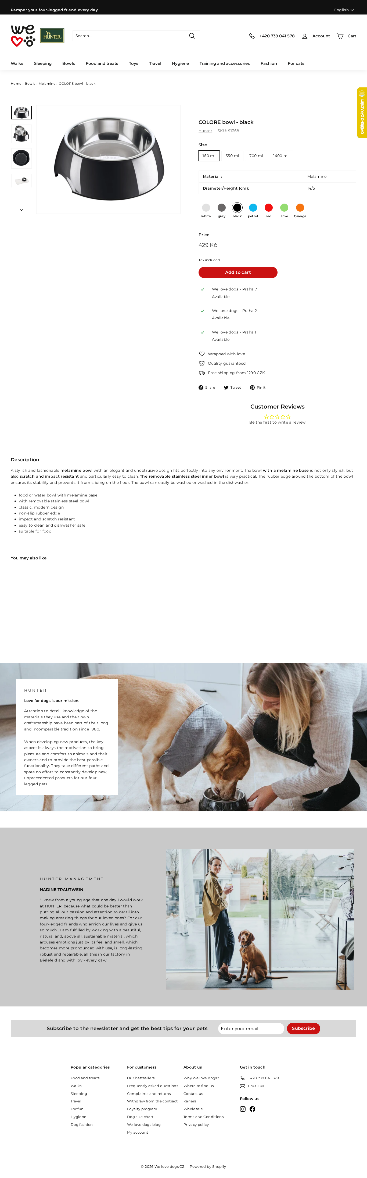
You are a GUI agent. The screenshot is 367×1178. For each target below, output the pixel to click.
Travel (155, 63)
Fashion (269, 63)
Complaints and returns (149, 1093)
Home (16, 83)
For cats (296, 63)
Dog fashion (82, 1124)
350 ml (232, 155)
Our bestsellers (140, 1078)
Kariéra (190, 1101)
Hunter (205, 130)
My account (137, 1132)
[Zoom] (108, 159)
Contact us (193, 1093)
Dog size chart (140, 1117)
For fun (77, 1109)
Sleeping (43, 63)
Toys (133, 63)
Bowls (68, 63)
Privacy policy (196, 1124)
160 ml (209, 155)
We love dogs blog (144, 1124)
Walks (17, 63)
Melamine (47, 83)
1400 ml (281, 155)
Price (204, 234)
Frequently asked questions (152, 1086)
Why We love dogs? (201, 1078)
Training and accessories (225, 63)
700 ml (256, 155)
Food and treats (102, 63)
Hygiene (180, 63)
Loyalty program (142, 1109)
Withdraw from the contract (152, 1101)
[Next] (21, 208)
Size (203, 144)
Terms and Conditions (204, 1117)
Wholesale (193, 1109)
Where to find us (199, 1086)
